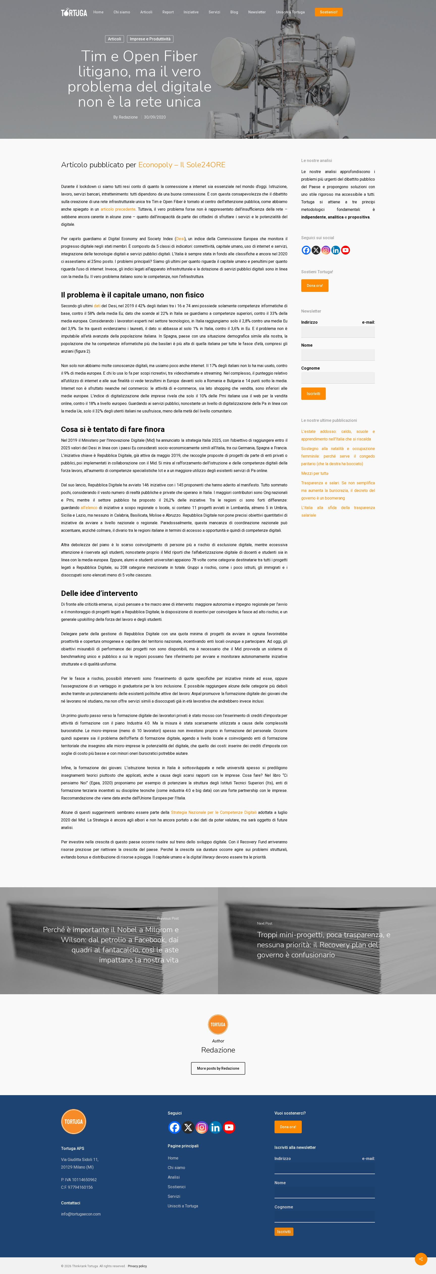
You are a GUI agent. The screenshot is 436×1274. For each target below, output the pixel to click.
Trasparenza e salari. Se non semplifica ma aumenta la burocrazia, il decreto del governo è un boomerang (338, 491)
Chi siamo (122, 12)
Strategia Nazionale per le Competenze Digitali (214, 812)
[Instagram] (325, 250)
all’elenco (89, 507)
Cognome (310, 368)
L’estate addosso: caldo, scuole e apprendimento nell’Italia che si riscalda (338, 435)
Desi (180, 238)
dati (97, 305)
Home (98, 12)
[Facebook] (306, 250)
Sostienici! (329, 12)
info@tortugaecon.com (81, 1214)
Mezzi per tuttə (314, 473)
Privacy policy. (137, 1266)
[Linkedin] (215, 1127)
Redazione (128, 117)
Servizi (214, 12)
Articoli (146, 12)
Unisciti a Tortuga (290, 12)
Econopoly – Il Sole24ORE (182, 165)
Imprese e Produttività (150, 39)
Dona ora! (315, 286)
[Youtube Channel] (345, 250)
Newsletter (257, 12)
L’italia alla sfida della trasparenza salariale (338, 511)
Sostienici (176, 1186)
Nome (307, 345)
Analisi (174, 1177)
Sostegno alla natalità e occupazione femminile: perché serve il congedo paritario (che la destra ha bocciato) (338, 456)
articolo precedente (118, 209)
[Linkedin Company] (335, 250)
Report (168, 12)
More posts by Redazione (218, 1068)
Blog (234, 12)
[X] (316, 250)
